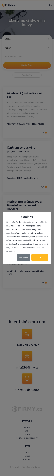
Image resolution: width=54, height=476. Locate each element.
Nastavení (23, 257)
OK (40, 257)
